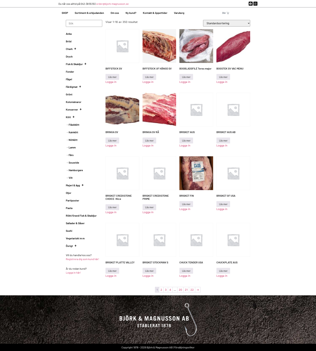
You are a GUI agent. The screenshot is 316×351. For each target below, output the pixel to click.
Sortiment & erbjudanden (89, 12)
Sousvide (74, 162)
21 (186, 289)
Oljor (68, 192)
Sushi (69, 230)
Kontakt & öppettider (155, 12)
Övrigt (69, 245)
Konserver (72, 109)
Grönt (69, 94)
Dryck (69, 56)
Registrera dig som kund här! (83, 259)
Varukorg (179, 12)
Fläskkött (74, 124)
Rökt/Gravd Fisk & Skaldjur (81, 215)
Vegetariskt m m (75, 238)
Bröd (68, 41)
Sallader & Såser (75, 223)
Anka (69, 33)
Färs (71, 154)
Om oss (115, 12)
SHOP (65, 12)
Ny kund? (131, 12)
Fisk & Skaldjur (74, 64)
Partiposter (72, 200)
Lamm (72, 147)
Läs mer (112, 76)
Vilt (71, 177)
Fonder (70, 71)
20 (180, 289)
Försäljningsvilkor (184, 347)
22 (192, 289)
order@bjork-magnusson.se (112, 3)
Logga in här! (73, 272)
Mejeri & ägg (73, 185)
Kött (68, 117)
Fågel (69, 79)
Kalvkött (73, 132)
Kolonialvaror (73, 101)
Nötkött (73, 139)
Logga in (110, 82)
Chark (69, 48)
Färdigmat (72, 86)
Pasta (69, 208)
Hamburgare (76, 170)
